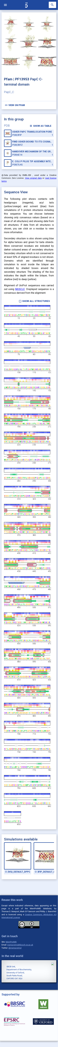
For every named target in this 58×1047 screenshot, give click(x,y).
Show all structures (34, 301)
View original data (33, 178)
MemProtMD (11, 942)
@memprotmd (14, 948)
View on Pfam (15, 105)
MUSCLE (20, 289)
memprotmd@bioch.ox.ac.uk (20, 945)
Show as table (40, 125)
